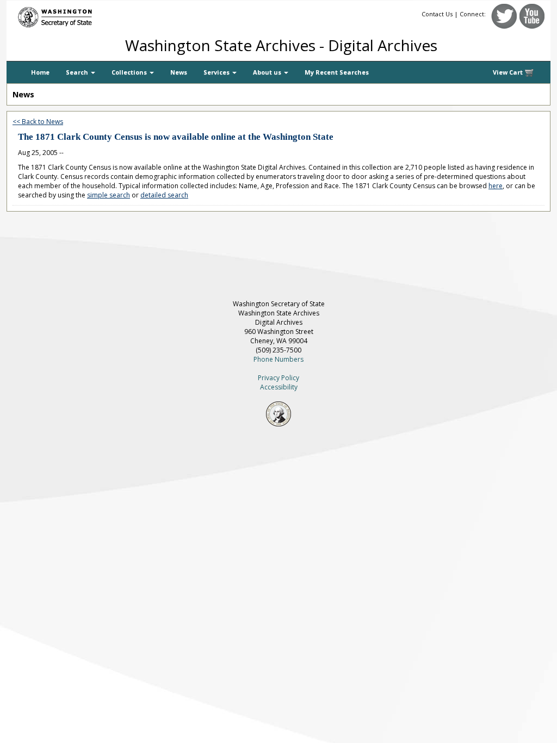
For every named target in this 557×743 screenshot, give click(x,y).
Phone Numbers (278, 359)
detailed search (164, 195)
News (178, 72)
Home (40, 72)
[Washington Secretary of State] (110, 15)
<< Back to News (38, 121)
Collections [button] (130, 72)
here (495, 185)
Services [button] (217, 72)
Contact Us (437, 14)
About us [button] (268, 72)
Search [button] (78, 72)
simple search (108, 195)
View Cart (508, 72)
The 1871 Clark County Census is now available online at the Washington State (175, 137)
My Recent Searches (337, 72)
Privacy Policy (278, 377)
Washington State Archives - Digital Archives (281, 45)
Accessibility (279, 387)
